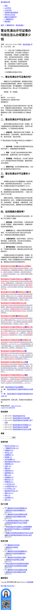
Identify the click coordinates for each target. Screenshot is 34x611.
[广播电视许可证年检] (12, 545)
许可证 (9, 452)
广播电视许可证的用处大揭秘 (14, 560)
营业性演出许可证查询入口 (22, 425)
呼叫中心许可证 (10, 15)
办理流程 (9, 464)
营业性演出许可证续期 (20, 427)
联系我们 (8, 21)
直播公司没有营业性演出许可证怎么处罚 (18, 535)
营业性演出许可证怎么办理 (22, 429)
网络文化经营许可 (11, 17)
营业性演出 (19, 25)
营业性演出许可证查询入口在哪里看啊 (17, 529)
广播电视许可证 (12, 448)
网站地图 (30, 582)
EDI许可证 (8, 10)
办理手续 (9, 470)
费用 (7, 468)
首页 (6, 6)
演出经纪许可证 (11, 491)
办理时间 (9, 482)
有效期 (8, 457)
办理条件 (9, 450)
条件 (7, 500)
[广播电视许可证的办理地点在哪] (16, 514)
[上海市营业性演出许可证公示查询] (17, 520)
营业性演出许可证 (11, 387)
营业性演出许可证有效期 (21, 418)
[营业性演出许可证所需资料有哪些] (17, 563)
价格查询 (9, 477)
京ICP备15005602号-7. (8, 586)
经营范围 (9, 473)
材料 (7, 495)
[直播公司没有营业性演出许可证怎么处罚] (19, 533)
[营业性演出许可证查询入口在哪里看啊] (18, 527)
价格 (8, 466)
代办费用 (9, 497)
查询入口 (9, 493)
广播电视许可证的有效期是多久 (15, 510)
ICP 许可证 (10, 488)
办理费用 (20, 387)
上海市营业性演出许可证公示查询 (16, 523)
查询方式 (9, 479)
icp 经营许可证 (11, 486)
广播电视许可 (9, 19)
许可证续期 (10, 459)
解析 (8, 475)
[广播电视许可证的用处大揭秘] (15, 557)
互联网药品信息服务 (11, 12)
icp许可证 (8, 8)
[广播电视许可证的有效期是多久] (16, 508)
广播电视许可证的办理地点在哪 (15, 516)
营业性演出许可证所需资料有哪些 (16, 566)
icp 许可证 (10, 484)
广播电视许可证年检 (11, 547)
